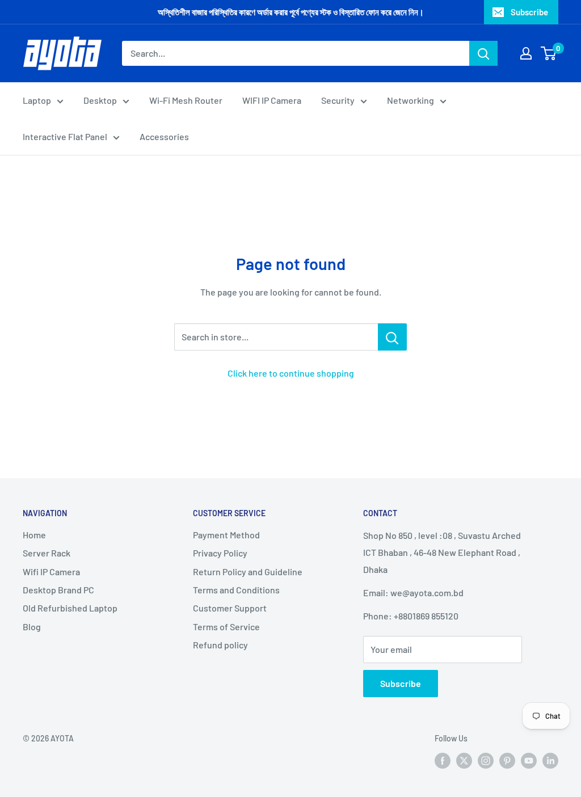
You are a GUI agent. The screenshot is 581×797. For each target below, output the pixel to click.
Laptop (37, 100)
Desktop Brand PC (58, 589)
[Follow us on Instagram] (486, 760)
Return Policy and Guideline (247, 571)
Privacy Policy (220, 552)
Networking (410, 100)
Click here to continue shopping (291, 373)
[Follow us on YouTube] (529, 760)
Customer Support (230, 607)
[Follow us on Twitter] (464, 760)
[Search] (483, 53)
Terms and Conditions (236, 589)
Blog (32, 626)
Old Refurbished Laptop (70, 607)
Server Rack (46, 552)
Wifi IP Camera (51, 571)
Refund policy (220, 644)
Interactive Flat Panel (65, 136)
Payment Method (226, 534)
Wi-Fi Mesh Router (185, 100)
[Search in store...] (392, 337)
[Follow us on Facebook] (443, 760)
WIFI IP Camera (271, 100)
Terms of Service (226, 626)
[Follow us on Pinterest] (507, 760)
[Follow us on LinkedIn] (550, 760)
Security (338, 100)
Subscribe (529, 12)
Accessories (164, 136)
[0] (549, 53)
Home (34, 534)
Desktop (100, 100)
